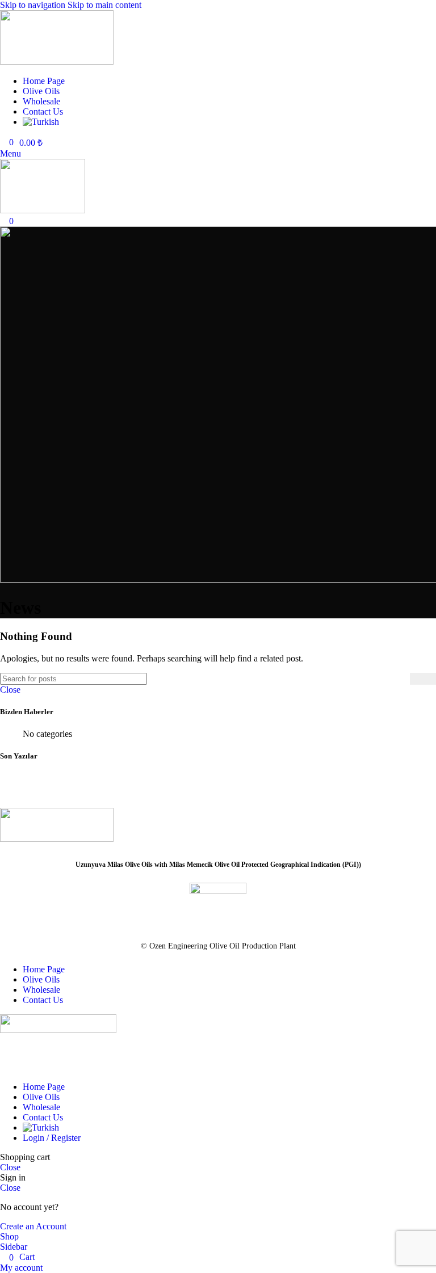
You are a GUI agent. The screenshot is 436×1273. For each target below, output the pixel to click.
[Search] (423, 679)
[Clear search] (401, 678)
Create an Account (33, 1226)
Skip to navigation (34, 5)
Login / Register (52, 1138)
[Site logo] (57, 61)
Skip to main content (104, 5)
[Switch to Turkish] (229, 122)
